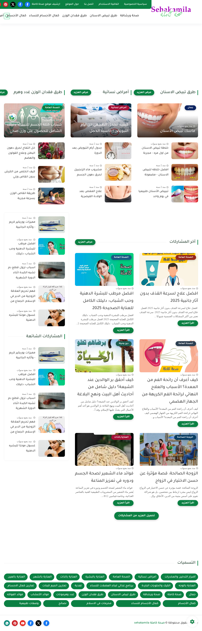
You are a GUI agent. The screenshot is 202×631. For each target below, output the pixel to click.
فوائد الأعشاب (40, 594)
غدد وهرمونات (65, 594)
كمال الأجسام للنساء (44, 16)
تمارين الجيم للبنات (54, 585)
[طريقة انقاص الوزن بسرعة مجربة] (51, 196)
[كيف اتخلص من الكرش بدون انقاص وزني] (51, 174)
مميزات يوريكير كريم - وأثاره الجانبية (22, 225)
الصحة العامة (121, 576)
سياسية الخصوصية (135, 4)
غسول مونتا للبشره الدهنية (22, 318)
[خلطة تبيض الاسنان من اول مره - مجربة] (184, 150)
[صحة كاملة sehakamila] (171, 11)
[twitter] (13, 4)
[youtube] (23, 623)
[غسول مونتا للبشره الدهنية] (51, 317)
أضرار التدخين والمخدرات (180, 576)
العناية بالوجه (187, 585)
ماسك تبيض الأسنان (177, 131)
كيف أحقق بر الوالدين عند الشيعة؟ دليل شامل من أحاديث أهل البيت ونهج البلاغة (105, 387)
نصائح (62, 603)
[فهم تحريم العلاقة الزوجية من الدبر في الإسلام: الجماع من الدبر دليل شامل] (51, 293)
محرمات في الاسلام (99, 603)
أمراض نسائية (147, 576)
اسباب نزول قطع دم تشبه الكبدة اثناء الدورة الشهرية (21, 272)
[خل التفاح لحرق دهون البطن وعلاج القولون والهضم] (51, 150)
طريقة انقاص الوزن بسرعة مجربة (22, 196)
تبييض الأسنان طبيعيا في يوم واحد (153, 194)
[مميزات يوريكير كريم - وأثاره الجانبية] (51, 224)
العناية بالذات (68, 576)
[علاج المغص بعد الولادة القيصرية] (118, 194)
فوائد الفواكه (15, 594)
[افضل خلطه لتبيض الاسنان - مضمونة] (184, 172)
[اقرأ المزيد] (188, 323)
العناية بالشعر (42, 576)
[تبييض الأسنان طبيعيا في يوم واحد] (184, 194)
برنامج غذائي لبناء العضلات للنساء (111, 585)
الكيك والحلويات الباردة (156, 585)
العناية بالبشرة (94, 576)
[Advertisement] (101, 59)
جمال (192, 594)
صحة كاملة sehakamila (149, 623)
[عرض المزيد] (144, 92)
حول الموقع (72, 4)
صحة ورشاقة (129, 16)
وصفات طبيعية (29, 603)
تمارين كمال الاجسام (21, 585)
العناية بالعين (16, 576)
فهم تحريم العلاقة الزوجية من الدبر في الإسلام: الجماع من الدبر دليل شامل (22, 297)
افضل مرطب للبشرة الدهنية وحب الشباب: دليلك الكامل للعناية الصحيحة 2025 (107, 301)
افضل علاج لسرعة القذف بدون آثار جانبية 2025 (169, 297)
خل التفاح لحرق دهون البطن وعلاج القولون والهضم (21, 153)
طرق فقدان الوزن (74, 16)
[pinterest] (5, 4)
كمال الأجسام (16, 16)
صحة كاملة (174, 594)
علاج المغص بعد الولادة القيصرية (90, 194)
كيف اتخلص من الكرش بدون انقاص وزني (19, 174)
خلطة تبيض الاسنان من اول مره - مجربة (155, 151)
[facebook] (27, 4)
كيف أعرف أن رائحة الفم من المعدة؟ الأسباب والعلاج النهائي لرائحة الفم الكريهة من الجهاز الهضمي (170, 391)
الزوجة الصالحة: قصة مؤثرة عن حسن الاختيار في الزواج (169, 477)
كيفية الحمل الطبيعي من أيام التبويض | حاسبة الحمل (104, 128)
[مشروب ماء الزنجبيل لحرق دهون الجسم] (118, 172)
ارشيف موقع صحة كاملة (46, 4)
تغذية (78, 585)
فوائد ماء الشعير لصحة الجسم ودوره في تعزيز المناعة (104, 477)
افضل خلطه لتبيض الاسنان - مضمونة (155, 172)
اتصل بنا (89, 4)
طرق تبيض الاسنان (103, 16)
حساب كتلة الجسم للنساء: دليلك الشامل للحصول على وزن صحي (34, 128)
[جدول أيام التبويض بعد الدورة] (118, 150)
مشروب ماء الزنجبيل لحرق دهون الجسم (88, 172)
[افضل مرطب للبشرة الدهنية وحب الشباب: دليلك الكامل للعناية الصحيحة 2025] (51, 246)
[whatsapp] (7, 623)
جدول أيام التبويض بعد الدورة (87, 151)
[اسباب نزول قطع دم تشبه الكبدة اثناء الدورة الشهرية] (51, 270)
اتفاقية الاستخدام (109, 4)
